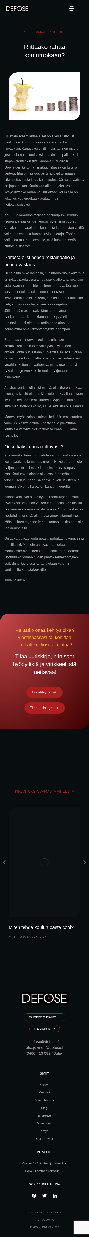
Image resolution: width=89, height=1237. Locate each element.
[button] (71, 8)
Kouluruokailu (36, 31)
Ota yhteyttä (41, 692)
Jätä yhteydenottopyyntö (42, 1017)
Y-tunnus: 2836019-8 (44, 1212)
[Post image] (44, 862)
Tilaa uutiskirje (41, 708)
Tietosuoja (44, 1219)
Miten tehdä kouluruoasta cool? (41, 927)
